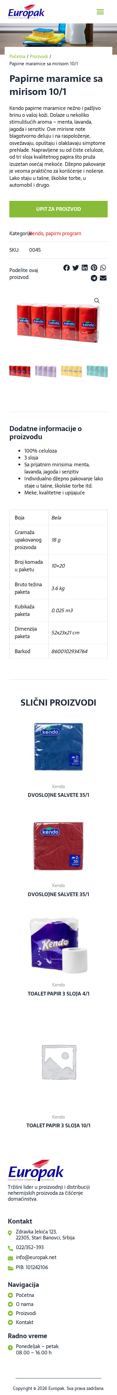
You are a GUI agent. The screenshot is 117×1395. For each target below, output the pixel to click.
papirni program (63, 233)
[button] (100, 12)
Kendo (36, 233)
